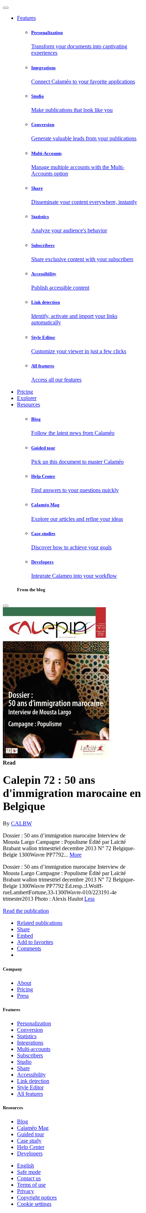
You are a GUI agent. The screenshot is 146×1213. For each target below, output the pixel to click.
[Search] (6, 606)
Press (23, 996)
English (25, 1166)
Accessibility (31, 1075)
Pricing (25, 392)
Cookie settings (34, 1204)
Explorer (26, 398)
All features (30, 1094)
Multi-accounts (33, 1049)
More (75, 855)
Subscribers (30, 1055)
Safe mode (29, 1172)
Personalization (34, 1023)
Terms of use (31, 1185)
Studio (24, 1062)
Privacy (25, 1191)
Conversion (30, 1030)
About (24, 983)
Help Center (30, 1147)
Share (23, 1068)
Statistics (26, 1036)
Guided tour (30, 1134)
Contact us (29, 1178)
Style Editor (30, 1087)
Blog (22, 1121)
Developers (30, 1153)
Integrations (30, 1043)
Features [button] (26, 18)
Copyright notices (37, 1198)
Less (89, 899)
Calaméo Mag (33, 1128)
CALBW (21, 823)
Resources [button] (28, 404)
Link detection (33, 1081)
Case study (29, 1141)
